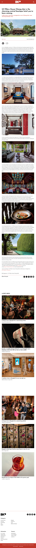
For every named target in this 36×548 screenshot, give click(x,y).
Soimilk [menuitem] (2, 540)
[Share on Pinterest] (29, 277)
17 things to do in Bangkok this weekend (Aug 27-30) (14, 320)
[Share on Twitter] (26, 277)
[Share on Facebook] (24, 277)
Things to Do (13, 521)
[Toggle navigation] (2, 1)
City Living (2, 521)
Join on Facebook (13, 534)
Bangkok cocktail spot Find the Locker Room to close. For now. (16, 449)
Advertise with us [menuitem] (3, 535)
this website (19, 265)
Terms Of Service (15, 546)
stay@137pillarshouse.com (9, 266)
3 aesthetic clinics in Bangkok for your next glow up (13, 378)
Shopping (12, 520)
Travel (12, 522)
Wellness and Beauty (14, 523)
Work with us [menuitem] (2, 536)
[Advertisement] (18, 285)
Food (1, 523)
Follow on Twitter (13, 535)
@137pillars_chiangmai (6, 270)
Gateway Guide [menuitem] (3, 534)
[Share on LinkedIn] (31, 277)
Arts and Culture (3, 520)
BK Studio (4, 39)
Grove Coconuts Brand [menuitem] (4, 539)
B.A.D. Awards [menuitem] (3, 533)
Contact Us (12, 536)
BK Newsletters (13, 533)
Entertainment (3, 522)
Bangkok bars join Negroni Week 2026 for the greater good (15, 477)
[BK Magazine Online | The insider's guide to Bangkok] (18, 1)
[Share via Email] (33, 277)
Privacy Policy (21, 546)
